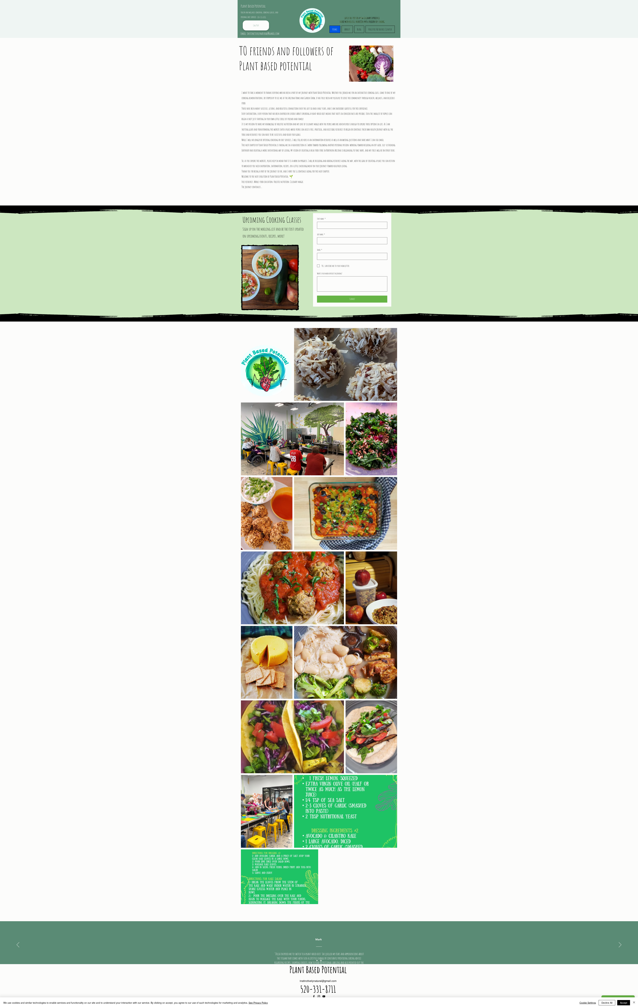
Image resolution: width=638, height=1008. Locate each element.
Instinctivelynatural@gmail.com (263, 33)
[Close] (634, 1002)
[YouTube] (323, 996)
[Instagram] (318, 996)
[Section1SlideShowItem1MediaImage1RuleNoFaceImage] (317, 960)
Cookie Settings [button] (588, 1002)
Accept (623, 1002)
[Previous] (18, 945)
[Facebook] (314, 996)
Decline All (606, 1002)
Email (319, 249)
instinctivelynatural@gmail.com (318, 981)
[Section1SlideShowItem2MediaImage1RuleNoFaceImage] (321, 960)
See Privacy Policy (258, 1002)
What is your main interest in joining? (329, 273)
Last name (321, 234)
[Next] (620, 945)
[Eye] (313, 17)
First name (321, 218)
